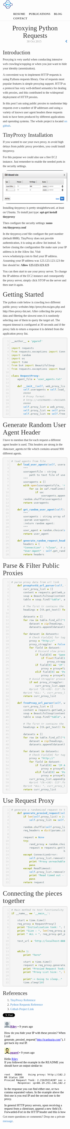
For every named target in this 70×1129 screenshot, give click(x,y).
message (8, 1121)
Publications (39, 13)
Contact (20, 18)
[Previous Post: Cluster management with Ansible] (66, 41)
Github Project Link (22, 1009)
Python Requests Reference (26, 1004)
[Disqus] (35, 1066)
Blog (58, 13)
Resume (19, 13)
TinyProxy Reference (22, 1000)
